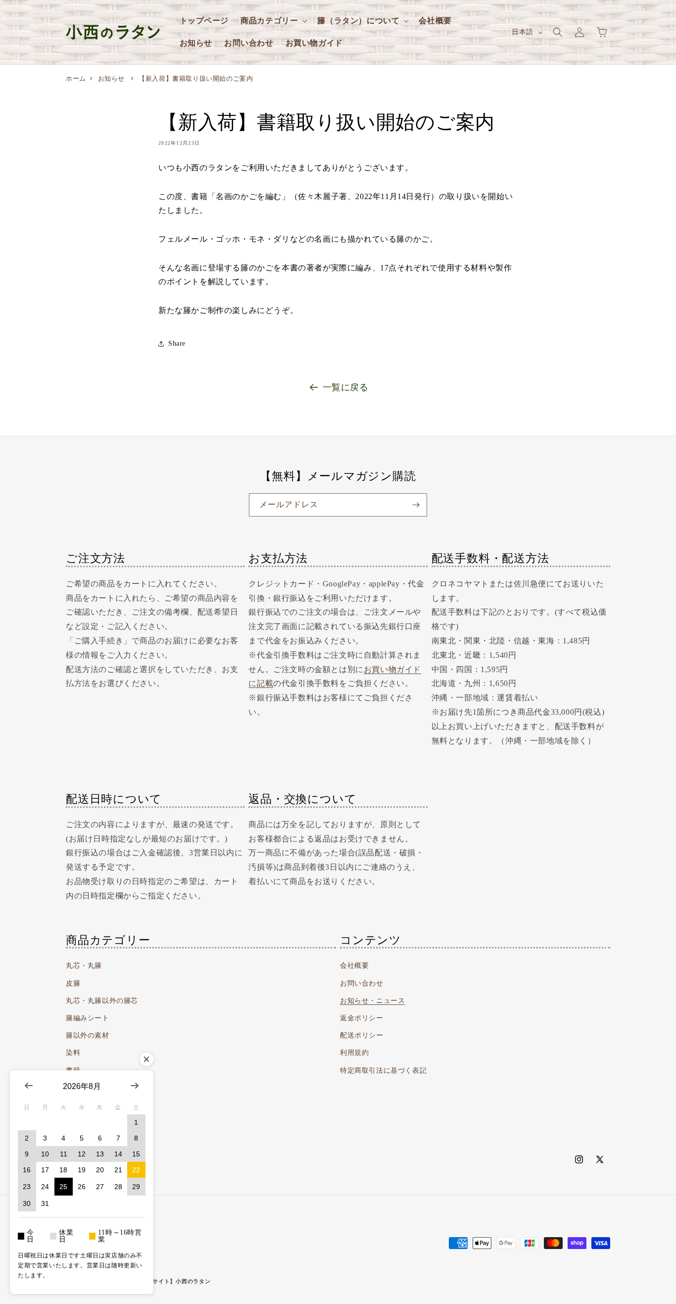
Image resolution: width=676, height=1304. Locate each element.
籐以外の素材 (87, 1035)
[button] (273, 21)
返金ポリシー (362, 1018)
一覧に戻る (346, 387)
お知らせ (111, 78)
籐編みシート (87, 1018)
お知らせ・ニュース (372, 1000)
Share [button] (177, 343)
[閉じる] (146, 1059)
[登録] (416, 505)
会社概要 (354, 965)
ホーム (76, 78)
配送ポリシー (362, 1035)
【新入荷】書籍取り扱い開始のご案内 (196, 78)
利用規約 (354, 1052)
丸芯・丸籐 (84, 965)
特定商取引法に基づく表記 (383, 1070)
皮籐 (73, 983)
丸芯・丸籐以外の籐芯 (102, 1000)
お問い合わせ (362, 983)
